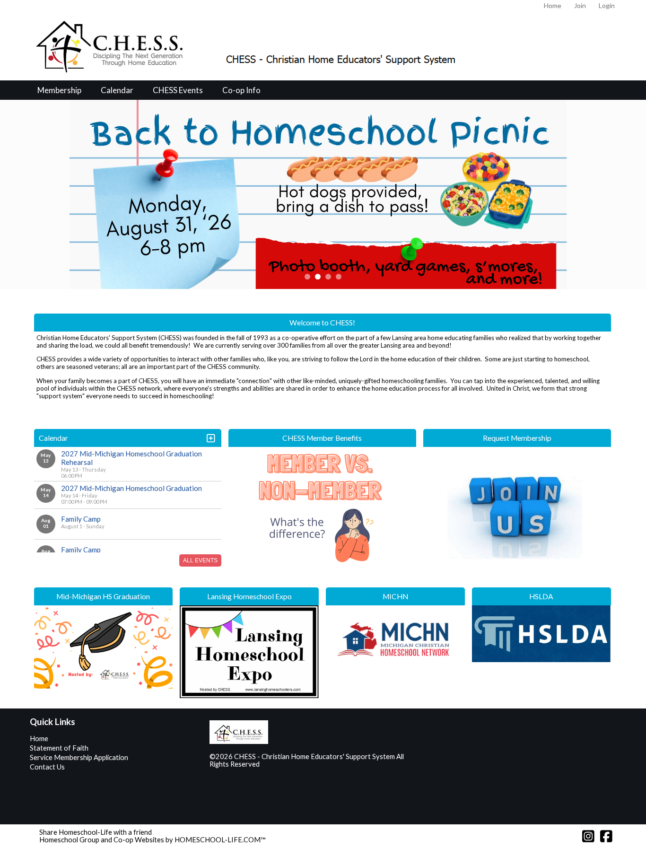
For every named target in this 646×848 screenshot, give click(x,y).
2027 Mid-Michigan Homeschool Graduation (131, 488)
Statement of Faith (59, 748)
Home (39, 738)
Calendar (117, 90)
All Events (200, 560)
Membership (59, 90)
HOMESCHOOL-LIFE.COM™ (220, 840)
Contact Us (47, 767)
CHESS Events (178, 90)
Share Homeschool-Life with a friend (95, 832)
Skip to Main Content (300, 764)
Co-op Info (241, 90)
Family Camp (81, 519)
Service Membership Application (79, 757)
